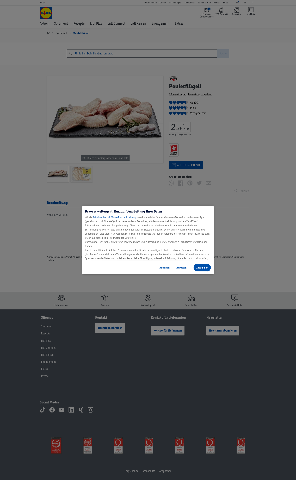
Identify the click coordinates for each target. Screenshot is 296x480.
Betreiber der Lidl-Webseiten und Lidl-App (114, 217)
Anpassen (181, 267)
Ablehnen (164, 267)
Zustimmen (202, 267)
